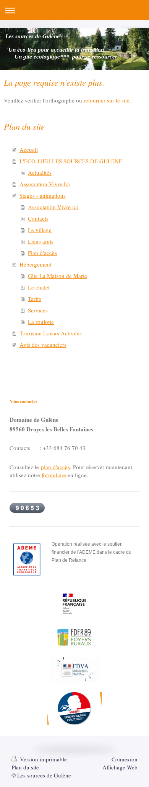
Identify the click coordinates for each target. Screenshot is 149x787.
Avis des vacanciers (42, 344)
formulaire (54, 475)
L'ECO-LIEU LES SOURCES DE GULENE (70, 161)
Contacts (38, 218)
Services (38, 310)
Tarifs (34, 298)
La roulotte (41, 321)
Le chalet (39, 287)
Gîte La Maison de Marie (57, 276)
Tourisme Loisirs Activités (50, 333)
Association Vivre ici (53, 207)
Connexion (125, 759)
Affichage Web (120, 767)
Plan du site (25, 767)
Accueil (28, 149)
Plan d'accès (42, 253)
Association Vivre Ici (44, 184)
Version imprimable (43, 759)
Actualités (40, 172)
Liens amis (40, 241)
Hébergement (35, 264)
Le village (40, 230)
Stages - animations (42, 195)
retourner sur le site (107, 100)
